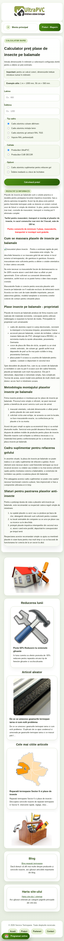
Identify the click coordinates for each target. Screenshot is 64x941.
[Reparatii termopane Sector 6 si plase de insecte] (32, 769)
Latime (7, 91)
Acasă (12, 931)
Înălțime (8, 105)
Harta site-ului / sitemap (32, 896)
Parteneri (37, 931)
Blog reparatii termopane (32, 863)
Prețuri (24, 931)
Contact (50, 931)
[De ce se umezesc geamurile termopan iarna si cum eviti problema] (32, 696)
